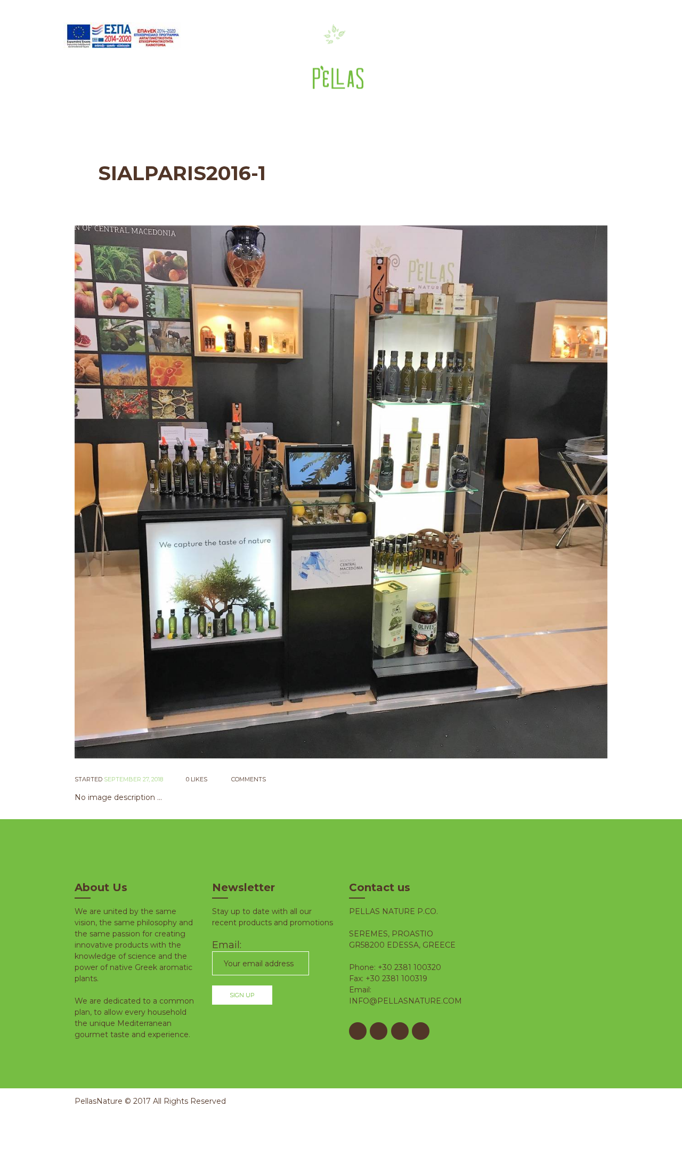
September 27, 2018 (133, 779)
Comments (248, 779)
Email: (226, 945)
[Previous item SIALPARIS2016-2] (208, 492)
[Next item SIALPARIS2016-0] (474, 492)
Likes (196, 779)
